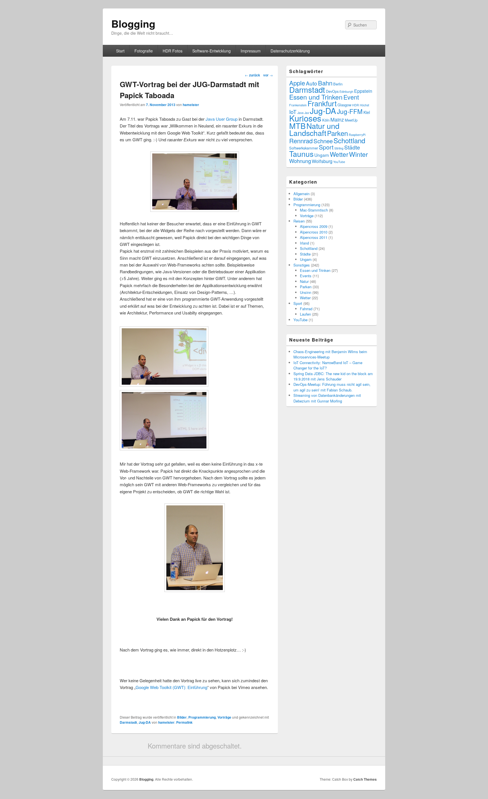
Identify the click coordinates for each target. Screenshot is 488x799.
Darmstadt (128, 722)
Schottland (349, 140)
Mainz (337, 119)
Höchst (364, 105)
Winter (358, 154)
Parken (337, 133)
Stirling (338, 148)
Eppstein (363, 90)
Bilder (182, 717)
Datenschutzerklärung (290, 51)
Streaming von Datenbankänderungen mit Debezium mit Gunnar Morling (327, 398)
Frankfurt (322, 103)
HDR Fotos (172, 51)
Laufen (305, 314)
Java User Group (222, 119)
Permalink (184, 722)
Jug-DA (145, 722)
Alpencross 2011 (313, 237)
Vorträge (224, 717)
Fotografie (143, 51)
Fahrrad (306, 308)
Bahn (325, 82)
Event (351, 97)
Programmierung (202, 717)
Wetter (339, 154)
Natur (304, 281)
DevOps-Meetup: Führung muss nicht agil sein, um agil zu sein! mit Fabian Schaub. (332, 387)
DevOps (332, 91)
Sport (326, 147)
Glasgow (344, 104)
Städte (352, 147)
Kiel (366, 112)
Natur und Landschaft (314, 129)
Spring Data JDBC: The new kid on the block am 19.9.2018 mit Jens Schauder (333, 376)
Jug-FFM (350, 111)
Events (305, 275)
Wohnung (300, 160)
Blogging (133, 23)
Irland (304, 243)
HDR (355, 105)
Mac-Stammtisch (314, 210)
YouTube (339, 162)
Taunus (301, 153)
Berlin (338, 84)
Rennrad (301, 140)
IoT (293, 111)
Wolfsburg (322, 161)
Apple (297, 82)
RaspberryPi (357, 135)
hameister (191, 104)
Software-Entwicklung (211, 51)
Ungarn (321, 155)
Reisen (299, 221)
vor (268, 75)
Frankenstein (298, 105)
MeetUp (351, 120)
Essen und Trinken (316, 97)
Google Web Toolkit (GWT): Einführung (171, 687)
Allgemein (301, 193)
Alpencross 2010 (313, 232)
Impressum (251, 51)
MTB (297, 125)
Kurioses (305, 118)
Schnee (323, 141)
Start (120, 51)
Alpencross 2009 (313, 226)
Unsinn (305, 292)
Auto (311, 83)
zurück (252, 75)
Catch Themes (365, 779)
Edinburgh (346, 91)
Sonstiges (301, 265)
